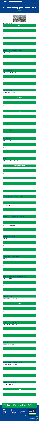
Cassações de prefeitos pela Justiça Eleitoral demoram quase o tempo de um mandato (14, 276)
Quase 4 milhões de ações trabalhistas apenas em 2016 (10, 375)
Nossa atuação (4, 412)
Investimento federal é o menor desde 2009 (9, 355)
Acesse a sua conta (13, 410)
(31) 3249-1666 (6, 405)
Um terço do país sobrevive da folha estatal (9, 263)
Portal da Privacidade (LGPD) (23, 415)
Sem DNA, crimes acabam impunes (7, 335)
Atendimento (21, 410)
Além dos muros (5, 223)
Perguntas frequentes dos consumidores (22, 413)
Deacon (20, 412)
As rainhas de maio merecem (7, 83)
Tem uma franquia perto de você (7, 145)
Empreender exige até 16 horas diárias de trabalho (9, 382)
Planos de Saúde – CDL (13, 412)
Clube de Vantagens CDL (13, 413)
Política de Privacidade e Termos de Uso (32, 417)
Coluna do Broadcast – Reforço (7, 138)
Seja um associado (5, 410)
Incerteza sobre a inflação (6, 309)
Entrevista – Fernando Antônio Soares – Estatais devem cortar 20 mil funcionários (14, 196)
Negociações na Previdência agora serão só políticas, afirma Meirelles (12, 362)
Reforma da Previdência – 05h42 (7, 296)
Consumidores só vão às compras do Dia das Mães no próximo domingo (12, 43)
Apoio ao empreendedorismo (7, 151)
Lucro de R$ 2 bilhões (6, 63)
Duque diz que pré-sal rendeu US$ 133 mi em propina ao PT (10, 289)
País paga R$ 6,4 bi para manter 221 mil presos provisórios (10, 269)
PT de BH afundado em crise (6, 342)
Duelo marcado (5, 249)
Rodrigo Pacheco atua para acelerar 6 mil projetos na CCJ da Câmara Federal (13, 216)
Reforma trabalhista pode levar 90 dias (8, 243)
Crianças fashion (5, 171)
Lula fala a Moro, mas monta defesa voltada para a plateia (11, 256)
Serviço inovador (5, 158)
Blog (3, 413)
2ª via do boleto (13, 411)
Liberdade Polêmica (5, 203)
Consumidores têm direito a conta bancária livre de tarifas (11, 315)
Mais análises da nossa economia (7, 70)
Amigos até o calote (5, 123)
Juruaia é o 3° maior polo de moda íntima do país (9, 322)
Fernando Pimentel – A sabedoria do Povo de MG (9, 236)
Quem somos (4, 411)
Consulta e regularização (22, 411)
